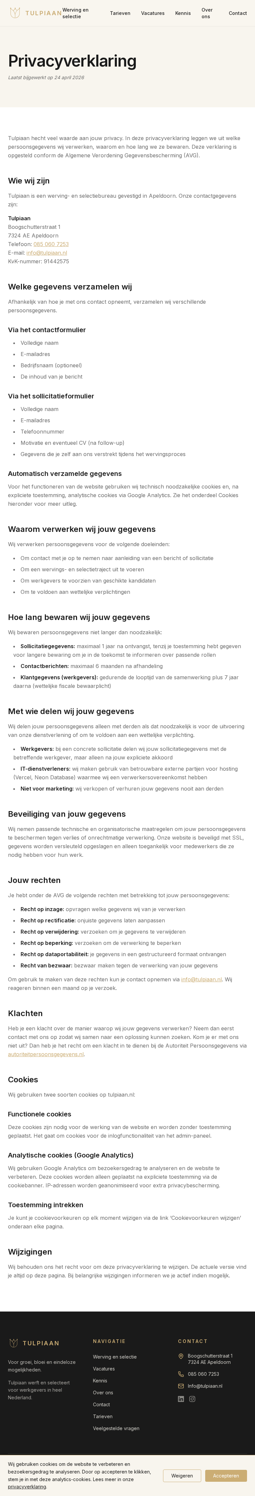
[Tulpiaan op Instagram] (192, 1399)
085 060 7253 (51, 244)
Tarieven (120, 13)
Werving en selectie (75, 13)
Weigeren (182, 1475)
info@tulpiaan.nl (47, 252)
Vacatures (153, 13)
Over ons (207, 13)
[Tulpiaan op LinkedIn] (181, 1399)
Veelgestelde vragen (116, 1428)
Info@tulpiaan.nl (205, 1386)
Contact (238, 13)
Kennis (183, 13)
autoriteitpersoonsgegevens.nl (46, 1054)
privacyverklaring (27, 1486)
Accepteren (226, 1475)
